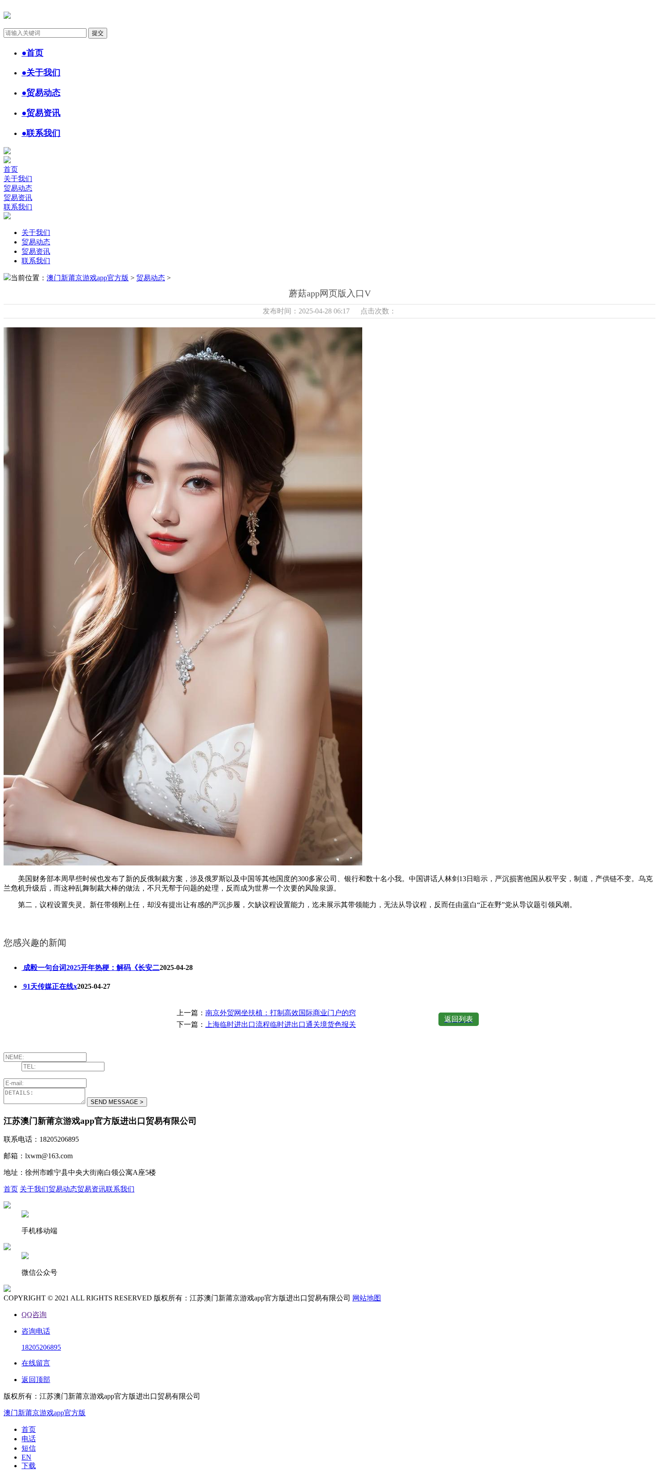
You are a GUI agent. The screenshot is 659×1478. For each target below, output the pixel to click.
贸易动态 (18, 188)
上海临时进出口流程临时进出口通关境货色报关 (280, 1024)
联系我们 (18, 207)
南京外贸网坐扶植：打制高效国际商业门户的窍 (280, 1013)
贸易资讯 (18, 197)
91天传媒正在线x (49, 986)
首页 (11, 169)
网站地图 (366, 1298)
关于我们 (18, 179)
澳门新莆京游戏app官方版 (88, 278)
